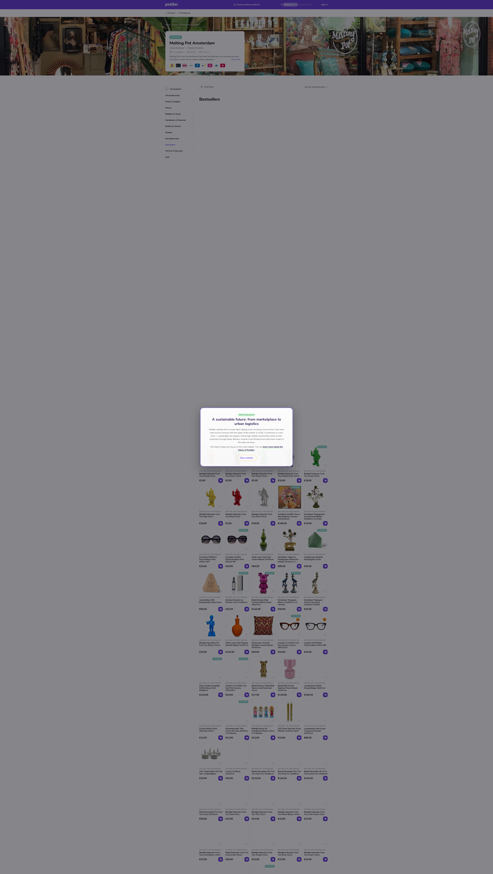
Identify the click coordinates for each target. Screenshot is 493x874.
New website (246, 458)
